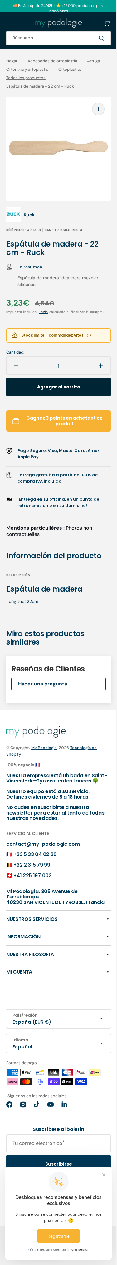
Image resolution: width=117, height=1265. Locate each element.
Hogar (11, 61)
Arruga (93, 61)
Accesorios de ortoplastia (52, 61)
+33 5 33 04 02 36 (34, 855)
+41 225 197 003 (32, 876)
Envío (43, 303)
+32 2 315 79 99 (31, 866)
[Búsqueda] (93, 38)
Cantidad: (15, 348)
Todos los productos (36, 77)
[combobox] (53, 38)
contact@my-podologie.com (43, 845)
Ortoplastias (80, 69)
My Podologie (44, 743)
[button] (9, 23)
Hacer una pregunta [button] (42, 679)
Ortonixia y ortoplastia (37, 69)
